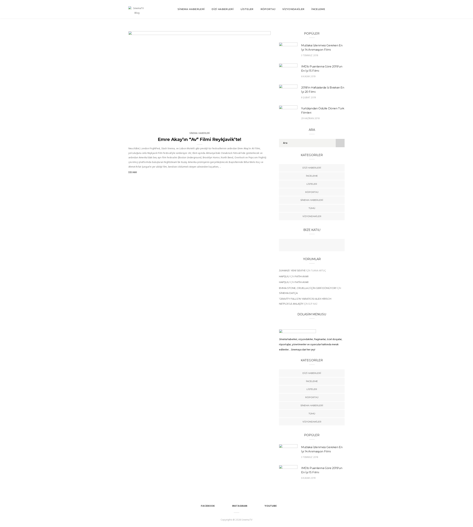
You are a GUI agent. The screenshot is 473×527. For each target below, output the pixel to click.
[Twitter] (308, 245)
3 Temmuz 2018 (309, 55)
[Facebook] (301, 245)
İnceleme (318, 9)
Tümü (312, 208)
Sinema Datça (288, 292)
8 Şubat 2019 (308, 98)
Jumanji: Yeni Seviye (292, 270)
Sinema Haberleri (191, 9)
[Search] (343, 9)
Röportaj (268, 9)
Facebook (208, 506)
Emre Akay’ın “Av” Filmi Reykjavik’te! (199, 139)
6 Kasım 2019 (308, 77)
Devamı (132, 172)
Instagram (239, 506)
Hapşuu (284, 276)
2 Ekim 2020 (259, 122)
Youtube (271, 506)
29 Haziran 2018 (310, 118)
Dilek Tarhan (147, 122)
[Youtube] (315, 245)
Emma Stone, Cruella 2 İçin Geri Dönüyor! (307, 287)
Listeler (247, 9)
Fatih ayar (302, 276)
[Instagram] (322, 245)
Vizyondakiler (293, 9)
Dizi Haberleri (223, 9)
